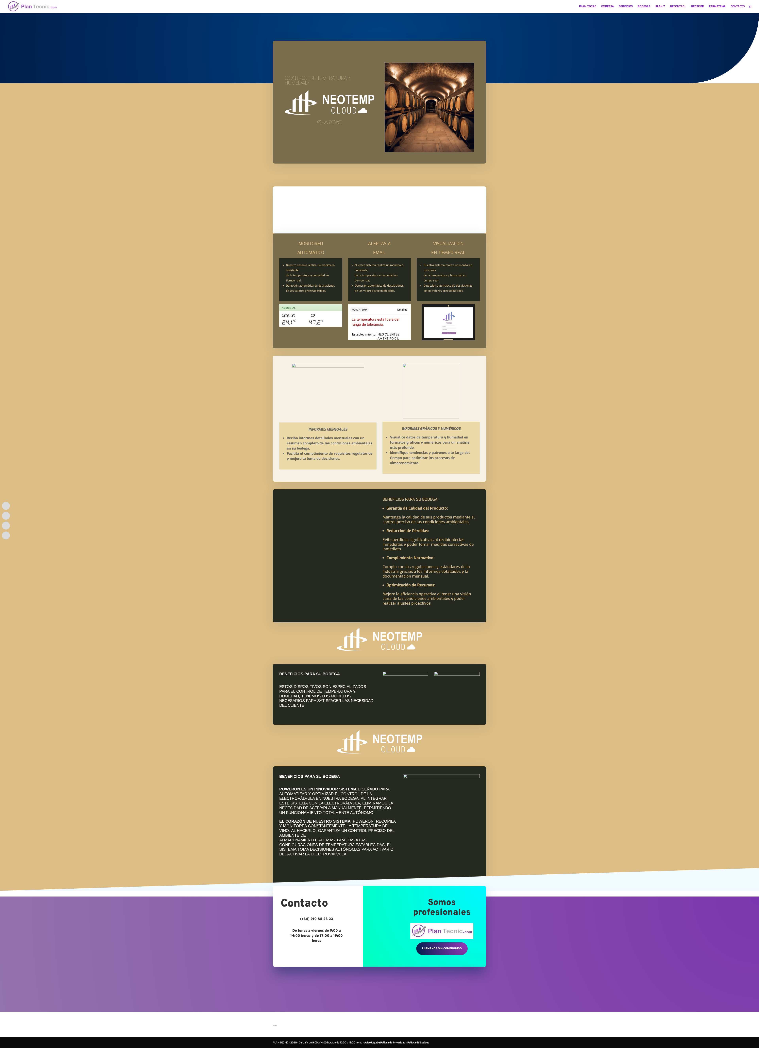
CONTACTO (738, 6)
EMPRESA (607, 6)
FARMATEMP (717, 6)
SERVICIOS (626, 6)
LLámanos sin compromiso (442, 948)
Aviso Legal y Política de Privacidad (384, 1042)
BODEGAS (644, 6)
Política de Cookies (418, 1042)
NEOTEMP (697, 6)
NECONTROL (678, 6)
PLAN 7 (660, 6)
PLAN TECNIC (587, 6)
